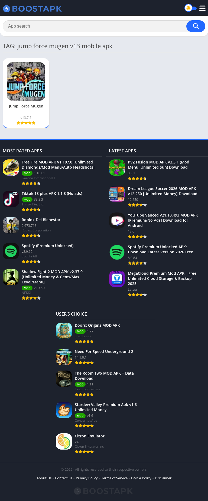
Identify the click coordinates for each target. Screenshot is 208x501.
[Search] (195, 26)
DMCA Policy (141, 478)
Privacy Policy (87, 478)
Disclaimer (163, 478)
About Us (44, 478)
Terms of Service (114, 478)
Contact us (63, 478)
